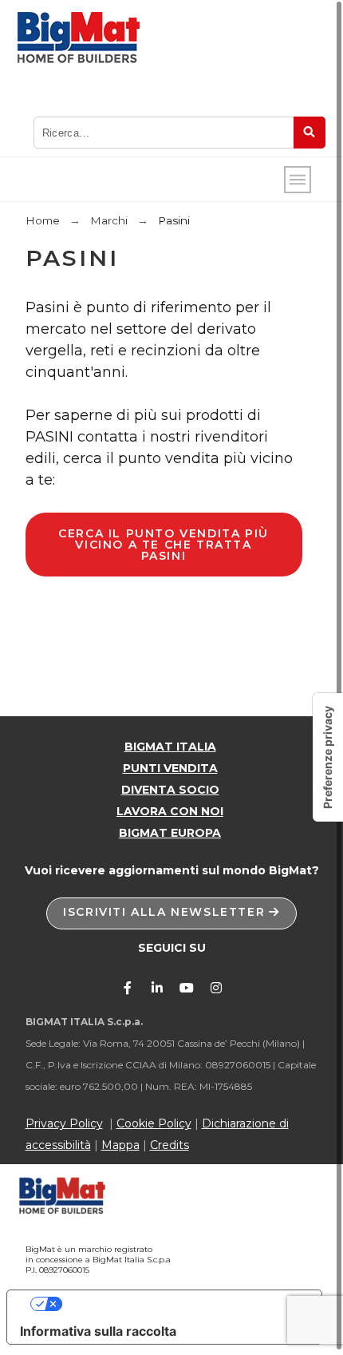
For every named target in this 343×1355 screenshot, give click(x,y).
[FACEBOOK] (127, 987)
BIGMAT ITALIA (170, 746)
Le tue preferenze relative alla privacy (180, 1304)
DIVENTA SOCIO (170, 789)
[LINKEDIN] (157, 987)
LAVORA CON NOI (169, 811)
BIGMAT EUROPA (170, 833)
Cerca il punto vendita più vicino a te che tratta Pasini (163, 544)
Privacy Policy (64, 1123)
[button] (171, 913)
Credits (169, 1145)
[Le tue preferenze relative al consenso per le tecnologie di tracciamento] (328, 757)
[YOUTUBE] (186, 987)
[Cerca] (309, 133)
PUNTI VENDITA (170, 768)
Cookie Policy (153, 1123)
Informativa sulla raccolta (98, 1331)
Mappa (120, 1145)
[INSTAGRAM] (216, 987)
